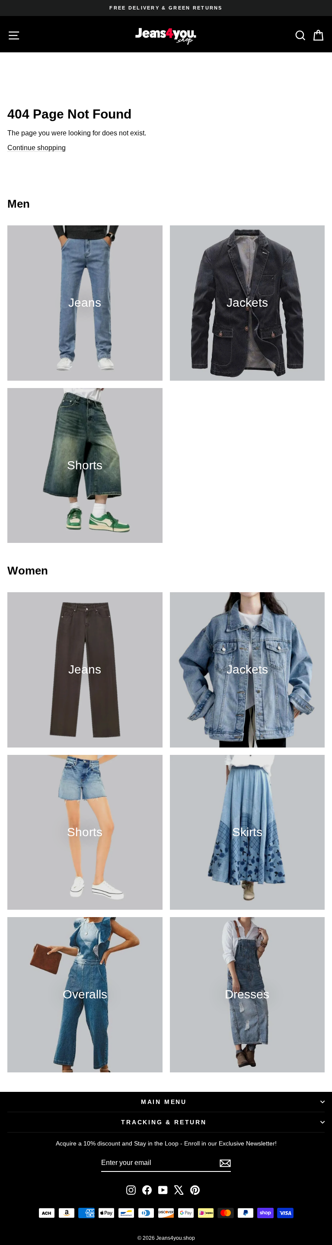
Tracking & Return (164, 1122)
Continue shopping (36, 147)
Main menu (164, 1101)
